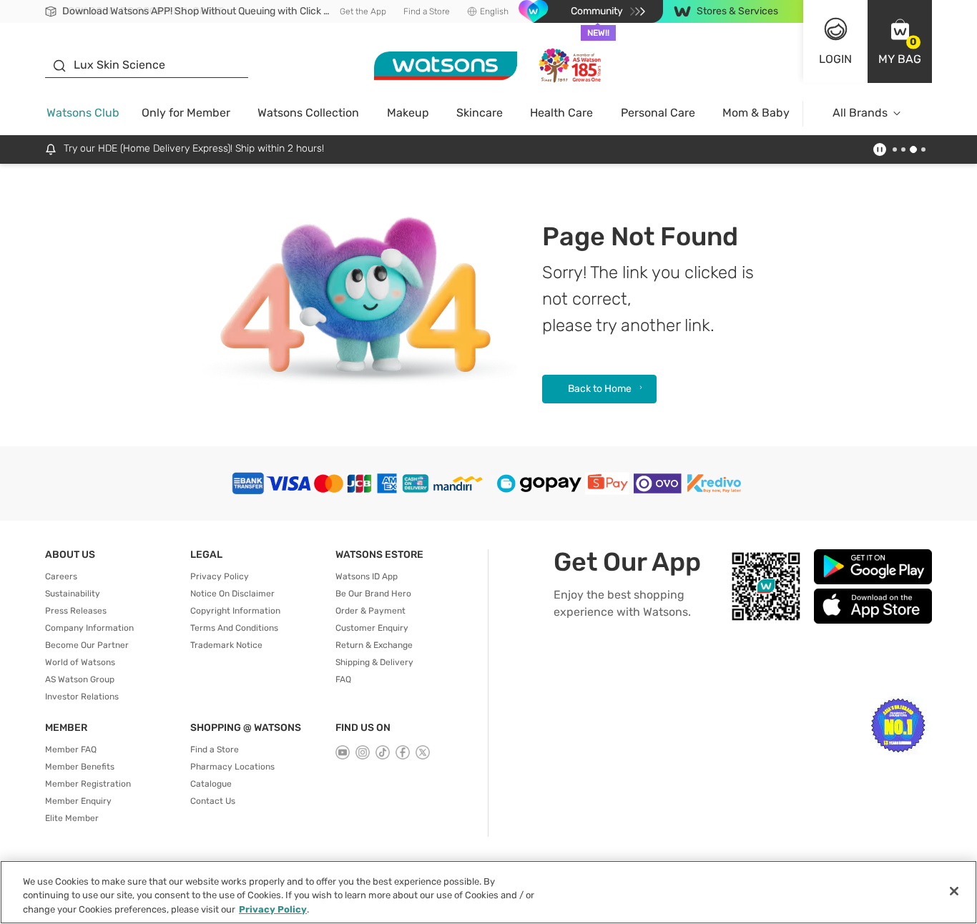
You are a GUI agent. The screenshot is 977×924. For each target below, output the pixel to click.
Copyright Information (235, 611)
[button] (900, 41)
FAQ (343, 679)
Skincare (479, 112)
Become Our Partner (87, 645)
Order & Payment (370, 611)
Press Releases (76, 611)
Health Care (561, 112)
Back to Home (600, 389)
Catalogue (211, 784)
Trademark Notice (226, 645)
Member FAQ (71, 749)
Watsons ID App (366, 576)
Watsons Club (82, 112)
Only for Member (186, 112)
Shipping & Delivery (374, 662)
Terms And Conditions (234, 628)
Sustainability (72, 594)
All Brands (860, 112)
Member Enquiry (78, 801)
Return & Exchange (374, 645)
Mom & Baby (756, 112)
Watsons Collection (308, 112)
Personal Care (658, 112)
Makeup (408, 112)
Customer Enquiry (371, 628)
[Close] (954, 891)
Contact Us (212, 801)
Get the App (363, 11)
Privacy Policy (219, 576)
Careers (61, 576)
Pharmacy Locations (232, 767)
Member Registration (88, 784)
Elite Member (72, 818)
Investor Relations (82, 697)
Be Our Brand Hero (373, 594)
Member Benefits (79, 767)
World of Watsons (80, 662)
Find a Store (426, 11)
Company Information (89, 628)
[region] (488, 892)
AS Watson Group (79, 679)
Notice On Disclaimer (232, 594)
